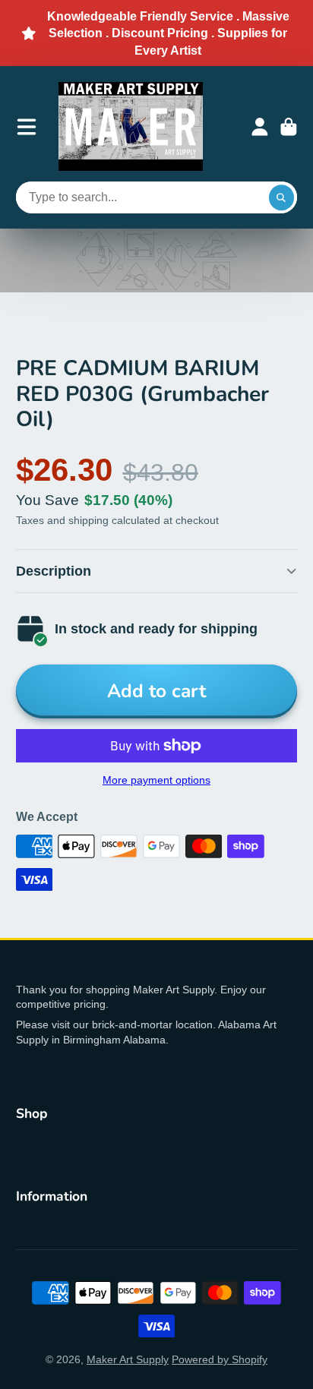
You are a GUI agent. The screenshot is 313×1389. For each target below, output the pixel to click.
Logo (130, 126)
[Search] (282, 197)
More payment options (156, 780)
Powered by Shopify (219, 1359)
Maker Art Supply (128, 1359)
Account (260, 127)
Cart (289, 127)
